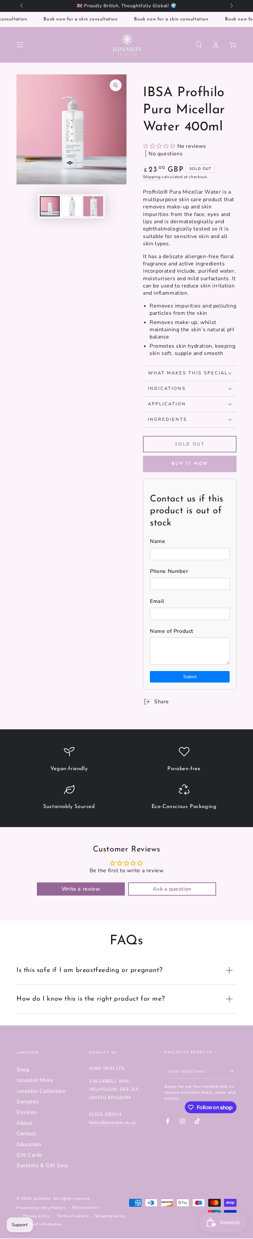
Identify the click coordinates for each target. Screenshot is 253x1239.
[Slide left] (22, 6)
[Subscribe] (233, 1071)
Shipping (152, 176)
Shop (22, 1069)
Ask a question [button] (172, 889)
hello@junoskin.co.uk (112, 1122)
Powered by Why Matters (41, 1207)
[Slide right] (231, 6)
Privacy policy (36, 1216)
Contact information (42, 1224)
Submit (190, 676)
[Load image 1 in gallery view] (50, 206)
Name (157, 541)
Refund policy (85, 1207)
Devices (26, 1112)
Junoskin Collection (41, 1091)
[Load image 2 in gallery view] (71, 206)
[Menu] (20, 45)
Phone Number (169, 571)
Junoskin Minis (34, 1080)
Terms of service (73, 1216)
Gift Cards (29, 1155)
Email (157, 601)
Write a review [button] (81, 889)
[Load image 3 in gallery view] (93, 206)
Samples (27, 1101)
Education (28, 1144)
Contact (26, 1133)
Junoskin (42, 1198)
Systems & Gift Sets (42, 1165)
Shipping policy (110, 1216)
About (24, 1123)
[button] (198, 45)
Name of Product (171, 631)
